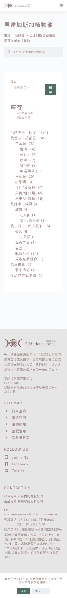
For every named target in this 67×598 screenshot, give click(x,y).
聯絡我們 (30, 501)
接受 (23, 591)
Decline (40, 591)
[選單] (61, 5)
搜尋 (14, 81)
